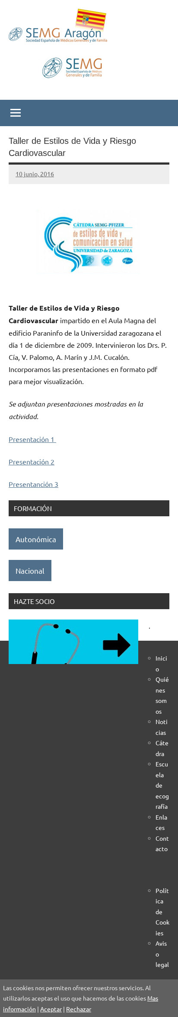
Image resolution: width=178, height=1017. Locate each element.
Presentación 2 (31, 461)
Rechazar (78, 1009)
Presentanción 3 (33, 484)
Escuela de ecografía (162, 785)
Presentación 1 (32, 439)
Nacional (30, 570)
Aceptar (51, 1009)
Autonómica (36, 538)
